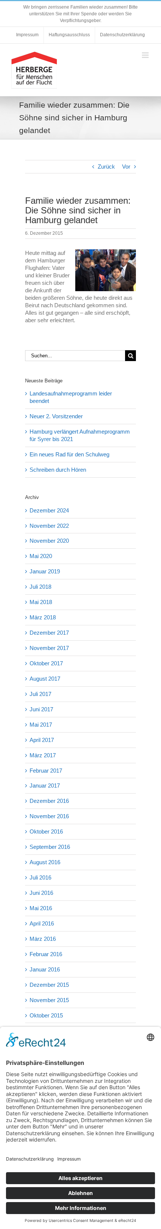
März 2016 (43, 939)
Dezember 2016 (49, 801)
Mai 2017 (41, 724)
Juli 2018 (40, 586)
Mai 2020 (41, 556)
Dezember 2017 (49, 632)
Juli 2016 (40, 877)
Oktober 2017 (46, 663)
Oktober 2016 (46, 831)
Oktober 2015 (46, 1015)
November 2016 (49, 816)
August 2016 (45, 862)
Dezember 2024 (49, 510)
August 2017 (45, 678)
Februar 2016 (46, 954)
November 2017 (49, 648)
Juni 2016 (41, 893)
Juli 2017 (40, 694)
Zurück (106, 166)
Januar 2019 (45, 571)
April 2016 (42, 923)
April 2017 (42, 740)
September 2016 (50, 847)
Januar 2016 (45, 969)
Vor (126, 166)
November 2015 (49, 1000)
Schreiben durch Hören (58, 469)
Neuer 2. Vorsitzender (56, 416)
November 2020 (49, 541)
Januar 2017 (45, 785)
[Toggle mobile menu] (146, 55)
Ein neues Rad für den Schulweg (69, 454)
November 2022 (49, 526)
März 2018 (43, 617)
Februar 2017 (46, 770)
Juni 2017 (41, 709)
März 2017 (43, 755)
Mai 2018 (41, 602)
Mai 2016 (41, 908)
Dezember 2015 (49, 985)
